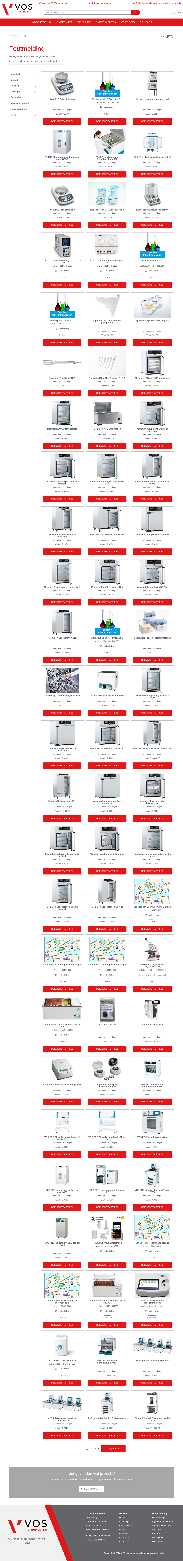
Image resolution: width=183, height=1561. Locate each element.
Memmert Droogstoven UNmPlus (152, 534)
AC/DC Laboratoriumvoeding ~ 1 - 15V (107, 261)
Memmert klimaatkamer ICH (62, 801)
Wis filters (25, 124)
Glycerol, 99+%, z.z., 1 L (152, 260)
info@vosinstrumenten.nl (98, 1536)
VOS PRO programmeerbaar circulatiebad (62, 1419)
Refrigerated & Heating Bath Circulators (107, 1418)
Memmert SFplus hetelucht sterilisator (62, 749)
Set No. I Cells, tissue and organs (152, 1243)
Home (122, 1517)
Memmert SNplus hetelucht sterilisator (62, 535)
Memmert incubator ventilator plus (107, 854)
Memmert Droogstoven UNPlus (152, 587)
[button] (113, 1448)
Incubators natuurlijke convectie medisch (62, 483)
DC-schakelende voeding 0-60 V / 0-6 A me (62, 261)
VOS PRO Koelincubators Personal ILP (107, 1191)
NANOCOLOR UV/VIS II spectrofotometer (152, 1302)
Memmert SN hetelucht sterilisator (107, 534)
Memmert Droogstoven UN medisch (62, 587)
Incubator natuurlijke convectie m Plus (107, 483)
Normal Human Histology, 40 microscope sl (62, 1302)
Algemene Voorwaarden (163, 1521)
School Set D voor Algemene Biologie (107, 965)
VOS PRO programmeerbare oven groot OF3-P (62, 158)
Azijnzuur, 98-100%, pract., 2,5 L (107, 638)
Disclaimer (157, 1541)
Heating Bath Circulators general (152, 1361)
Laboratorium (41, 22)
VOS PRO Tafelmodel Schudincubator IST (107, 1362)
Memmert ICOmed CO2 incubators (152, 378)
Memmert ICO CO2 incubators (62, 429)
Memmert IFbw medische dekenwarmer (152, 802)
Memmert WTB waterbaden (107, 429)
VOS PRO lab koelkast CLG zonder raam (62, 1244)
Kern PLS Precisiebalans (62, 99)
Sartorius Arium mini (152, 1025)
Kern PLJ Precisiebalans (62, 210)
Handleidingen (159, 1517)
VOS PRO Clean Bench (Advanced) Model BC (62, 1138)
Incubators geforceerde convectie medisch (62, 855)
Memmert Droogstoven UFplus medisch (62, 908)
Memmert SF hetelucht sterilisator (107, 748)
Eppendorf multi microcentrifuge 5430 (62, 1085)
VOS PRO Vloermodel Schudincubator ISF (107, 158)
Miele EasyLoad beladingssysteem (62, 696)
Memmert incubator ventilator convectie (107, 802)
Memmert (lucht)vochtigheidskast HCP (152, 697)
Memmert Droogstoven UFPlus (107, 907)
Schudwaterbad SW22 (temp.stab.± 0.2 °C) (62, 1026)
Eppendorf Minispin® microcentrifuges (107, 1086)
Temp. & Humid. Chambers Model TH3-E (152, 1419)
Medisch (123, 1529)
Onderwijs (64, 22)
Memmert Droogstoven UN (62, 638)
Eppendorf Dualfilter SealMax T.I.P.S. (107, 378)
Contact (146, 22)
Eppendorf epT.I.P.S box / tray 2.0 (152, 320)
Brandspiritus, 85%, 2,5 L (62, 320)
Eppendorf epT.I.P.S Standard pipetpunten (107, 321)
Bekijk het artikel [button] (62, 121)
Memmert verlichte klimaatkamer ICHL (152, 748)
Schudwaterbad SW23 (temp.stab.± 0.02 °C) (107, 1302)
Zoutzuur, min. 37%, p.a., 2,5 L (107, 99)
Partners (156, 1533)
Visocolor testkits (107, 1025)
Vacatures (157, 1529)
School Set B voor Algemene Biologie (62, 965)
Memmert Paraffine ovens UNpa (107, 587)
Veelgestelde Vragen (162, 1525)
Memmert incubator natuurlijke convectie (152, 430)
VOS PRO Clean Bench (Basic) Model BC (107, 1138)
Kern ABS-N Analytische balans (152, 210)
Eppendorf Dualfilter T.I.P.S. (62, 378)
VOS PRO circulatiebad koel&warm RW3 (152, 1191)
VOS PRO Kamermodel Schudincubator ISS (152, 1086)
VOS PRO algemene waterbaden (107, 696)
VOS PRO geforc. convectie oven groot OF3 (62, 1191)
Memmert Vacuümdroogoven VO (152, 99)
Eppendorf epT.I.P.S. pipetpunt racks (152, 638)
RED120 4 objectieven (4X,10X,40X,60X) (152, 966)
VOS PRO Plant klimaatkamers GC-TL (152, 157)
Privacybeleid (158, 1537)
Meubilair (84, 22)
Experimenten (106, 22)
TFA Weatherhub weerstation (107, 1243)
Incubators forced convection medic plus (152, 855)
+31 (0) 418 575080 (95, 1540)
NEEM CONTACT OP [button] (91, 1489)
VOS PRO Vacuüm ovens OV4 (152, 1137)
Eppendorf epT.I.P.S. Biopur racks (107, 210)
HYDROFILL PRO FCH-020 (62, 1361)
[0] (179, 12)
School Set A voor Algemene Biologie (152, 907)
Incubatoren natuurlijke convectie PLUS (152, 483)
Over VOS (128, 22)
